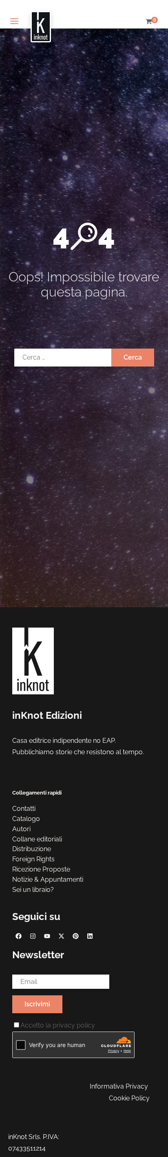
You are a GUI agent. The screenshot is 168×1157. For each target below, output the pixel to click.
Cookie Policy (129, 1098)
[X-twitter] (61, 936)
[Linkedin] (90, 936)
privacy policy (74, 1025)
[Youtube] (47, 936)
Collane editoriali (37, 839)
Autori (21, 829)
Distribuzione (31, 849)
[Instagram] (33, 936)
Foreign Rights (33, 859)
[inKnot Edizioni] (41, 21)
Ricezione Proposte (41, 869)
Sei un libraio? (33, 890)
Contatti (23, 808)
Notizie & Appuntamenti (47, 879)
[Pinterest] (75, 936)
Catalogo (26, 819)
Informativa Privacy (119, 1086)
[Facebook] (18, 936)
